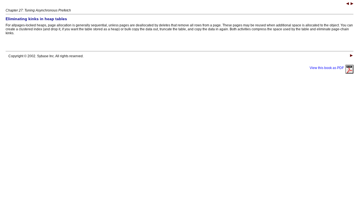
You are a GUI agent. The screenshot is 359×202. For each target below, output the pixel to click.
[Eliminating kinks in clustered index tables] (352, 4)
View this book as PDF (328, 68)
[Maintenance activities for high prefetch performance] (347, 4)
